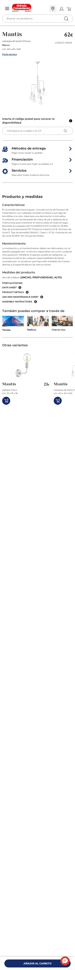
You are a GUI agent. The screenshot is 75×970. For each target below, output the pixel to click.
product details (13, 292)
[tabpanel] (37, 253)
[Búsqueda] (58, 9)
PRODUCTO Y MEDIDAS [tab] (22, 196)
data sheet (9, 287)
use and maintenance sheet (20, 297)
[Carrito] (68, 9)
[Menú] (7, 8)
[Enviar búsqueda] (66, 18)
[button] (37, 83)
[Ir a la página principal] (29, 7)
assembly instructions (17, 301)
